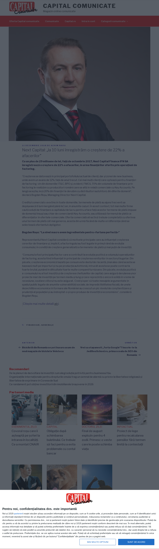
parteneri (18, 513)
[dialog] (79, 519)
